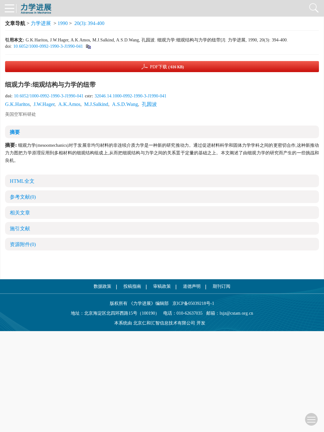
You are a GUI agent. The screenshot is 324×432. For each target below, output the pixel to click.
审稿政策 (162, 286)
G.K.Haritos (17, 104)
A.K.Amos (69, 104)
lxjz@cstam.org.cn (236, 313)
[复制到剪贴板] (88, 46)
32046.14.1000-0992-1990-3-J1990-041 (130, 96)
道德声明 (192, 286)
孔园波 (149, 104)
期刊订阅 (221, 286)
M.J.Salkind (96, 104)
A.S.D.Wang (125, 104)
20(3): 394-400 (89, 23)
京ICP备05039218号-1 (191, 303)
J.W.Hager (44, 104)
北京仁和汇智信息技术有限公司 (164, 323)
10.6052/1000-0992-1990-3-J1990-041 (48, 46)
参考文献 (23, 197)
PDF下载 (167, 67)
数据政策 (102, 286)
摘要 (15, 132)
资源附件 (23, 244)
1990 (63, 23)
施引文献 (20, 228)
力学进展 (41, 23)
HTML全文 (22, 181)
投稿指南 (132, 286)
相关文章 (20, 212)
